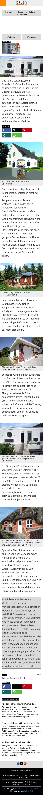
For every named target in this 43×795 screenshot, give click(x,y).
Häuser (7, 782)
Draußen (34, 782)
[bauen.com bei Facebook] (18, 763)
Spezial (27, 784)
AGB (30, 770)
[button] (6, 130)
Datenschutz (23, 770)
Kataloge (31, 37)
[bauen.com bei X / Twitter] (21, 763)
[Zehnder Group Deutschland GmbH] (11, 48)
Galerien (11, 37)
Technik (27, 782)
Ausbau (20, 782)
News (22, 784)
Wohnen (16, 784)
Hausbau (14, 782)
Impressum (14, 770)
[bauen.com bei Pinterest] (25, 763)
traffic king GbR (27, 791)
